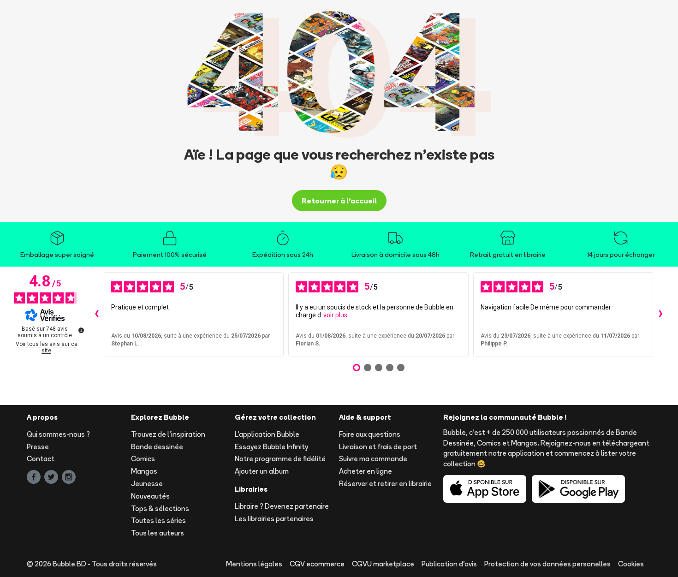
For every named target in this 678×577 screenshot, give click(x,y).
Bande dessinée (157, 446)
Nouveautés (150, 496)
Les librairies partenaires (274, 518)
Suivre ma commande (373, 458)
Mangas (144, 471)
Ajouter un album (262, 471)
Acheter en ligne (365, 471)
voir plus (335, 315)
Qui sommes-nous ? (58, 434)
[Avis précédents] (96, 314)
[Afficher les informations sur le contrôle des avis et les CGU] (81, 330)
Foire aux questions (369, 434)
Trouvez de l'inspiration (168, 434)
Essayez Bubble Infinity (271, 446)
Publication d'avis (449, 563)
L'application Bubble (267, 434)
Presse (38, 446)
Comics (143, 458)
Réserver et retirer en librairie (385, 483)
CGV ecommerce (317, 563)
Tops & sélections (160, 508)
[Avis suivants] (660, 314)
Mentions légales (254, 563)
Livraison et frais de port (378, 446)
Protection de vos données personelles (547, 563)
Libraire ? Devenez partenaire (282, 506)
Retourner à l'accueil (339, 200)
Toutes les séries (158, 520)
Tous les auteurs (157, 533)
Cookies (631, 563)
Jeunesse (147, 483)
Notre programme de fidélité (280, 458)
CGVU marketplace (383, 563)
